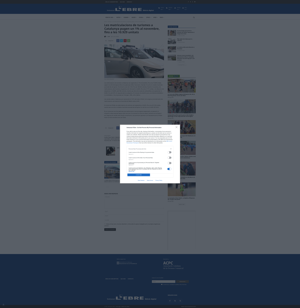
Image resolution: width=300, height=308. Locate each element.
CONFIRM (139, 174)
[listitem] (150, 149)
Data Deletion (141, 180)
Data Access (150, 180)
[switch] (169, 152)
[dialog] (150, 154)
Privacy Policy (158, 180)
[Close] (177, 127)
